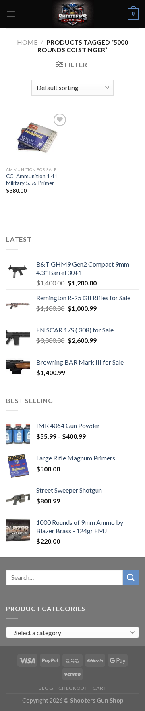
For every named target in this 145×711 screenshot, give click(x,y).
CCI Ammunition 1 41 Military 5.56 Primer (32, 180)
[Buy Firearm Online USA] (72, 14)
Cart (99, 688)
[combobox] (72, 632)
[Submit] (131, 577)
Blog (46, 688)
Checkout (73, 688)
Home (27, 42)
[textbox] (70, 632)
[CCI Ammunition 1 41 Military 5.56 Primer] (37, 137)
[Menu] (11, 14)
